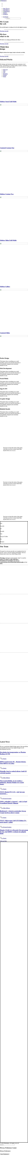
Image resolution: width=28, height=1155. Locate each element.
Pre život (6, 8)
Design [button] (5, 75)
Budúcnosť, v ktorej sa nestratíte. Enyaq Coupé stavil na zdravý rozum (13, 812)
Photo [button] (4, 76)
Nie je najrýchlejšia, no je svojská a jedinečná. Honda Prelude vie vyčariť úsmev (12, 782)
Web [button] (4, 71)
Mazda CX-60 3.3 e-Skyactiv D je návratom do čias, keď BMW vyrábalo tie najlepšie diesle (14, 831)
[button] (5, 17)
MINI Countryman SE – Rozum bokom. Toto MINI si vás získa (13, 762)
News (5, 13)
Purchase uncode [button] (4, 31)
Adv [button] (4, 72)
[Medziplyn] (14, 0)
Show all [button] (5, 69)
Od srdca (6, 10)
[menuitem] (15, 3)
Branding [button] (5, 73)
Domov (5, 14)
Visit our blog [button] (3, 841)
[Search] (7, 1144)
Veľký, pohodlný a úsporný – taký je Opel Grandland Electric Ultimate (13, 802)
